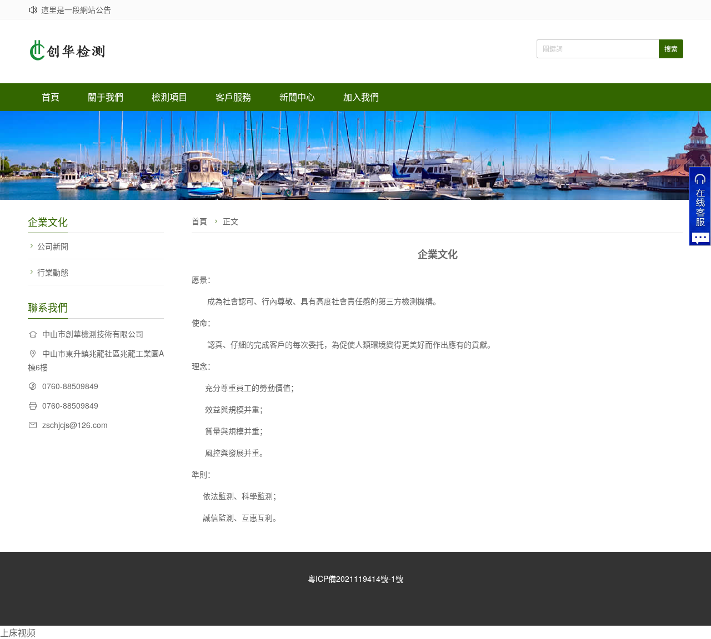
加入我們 (361, 96)
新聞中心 (297, 96)
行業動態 (52, 272)
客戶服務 (233, 96)
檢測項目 (169, 96)
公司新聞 (52, 245)
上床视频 (18, 632)
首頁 (50, 96)
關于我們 (105, 96)
